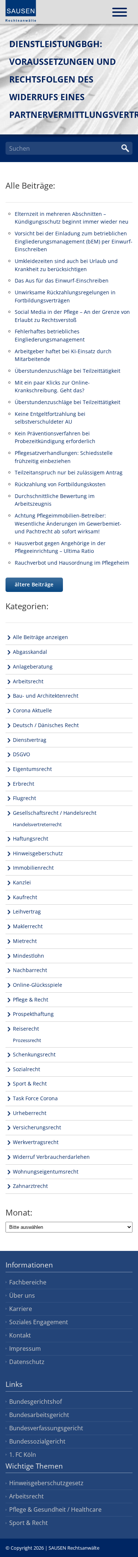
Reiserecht (26, 1028)
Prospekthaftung (33, 1013)
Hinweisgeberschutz (38, 853)
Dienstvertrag (29, 739)
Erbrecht (23, 783)
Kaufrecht (25, 897)
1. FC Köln (22, 1455)
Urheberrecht (29, 1112)
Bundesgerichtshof (35, 1402)
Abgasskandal (30, 651)
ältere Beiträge (34, 584)
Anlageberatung (33, 666)
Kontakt (20, 1335)
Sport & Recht (30, 1083)
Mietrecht (25, 940)
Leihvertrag (27, 911)
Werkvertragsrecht (36, 1142)
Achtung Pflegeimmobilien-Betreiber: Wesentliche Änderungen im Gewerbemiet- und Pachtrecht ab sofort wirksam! (68, 523)
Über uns (22, 1295)
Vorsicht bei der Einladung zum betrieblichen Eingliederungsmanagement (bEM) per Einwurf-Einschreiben (73, 241)
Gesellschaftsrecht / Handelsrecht (54, 812)
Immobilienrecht (33, 867)
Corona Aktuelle (32, 710)
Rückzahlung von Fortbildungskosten (60, 484)
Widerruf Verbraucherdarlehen (51, 1156)
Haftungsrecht (30, 838)
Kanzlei (22, 882)
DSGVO (21, 754)
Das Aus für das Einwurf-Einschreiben (62, 280)
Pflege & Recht (30, 999)
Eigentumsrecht (32, 768)
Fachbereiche (27, 1282)
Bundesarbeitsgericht (39, 1415)
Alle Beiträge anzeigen (40, 637)
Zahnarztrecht (30, 1185)
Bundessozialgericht (37, 1441)
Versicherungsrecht (37, 1127)
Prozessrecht (27, 1040)
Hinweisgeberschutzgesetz (46, 1483)
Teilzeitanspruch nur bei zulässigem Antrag (69, 472)
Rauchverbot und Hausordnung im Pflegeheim (72, 562)
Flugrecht (24, 798)
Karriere (20, 1309)
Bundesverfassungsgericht (46, 1428)
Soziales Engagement (38, 1322)
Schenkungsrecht (34, 1054)
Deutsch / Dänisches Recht (46, 725)
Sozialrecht (26, 1069)
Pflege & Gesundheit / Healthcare (55, 1509)
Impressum (25, 1348)
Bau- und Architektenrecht (45, 695)
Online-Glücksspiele (37, 984)
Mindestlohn (28, 955)
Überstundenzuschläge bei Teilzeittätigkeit (67, 370)
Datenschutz (27, 1362)
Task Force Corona (35, 1098)
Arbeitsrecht (28, 681)
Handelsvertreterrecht (37, 824)
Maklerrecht (28, 926)
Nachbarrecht (30, 970)
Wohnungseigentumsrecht (45, 1171)
